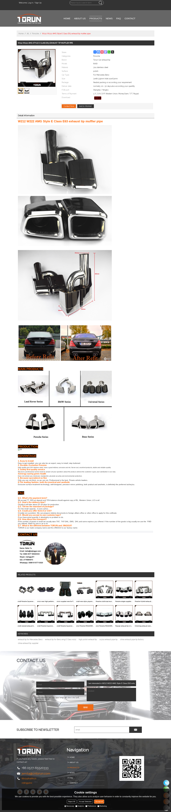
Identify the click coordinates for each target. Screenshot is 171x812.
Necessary (70, 806)
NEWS (109, 18)
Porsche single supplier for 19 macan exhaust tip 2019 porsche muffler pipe (124, 601)
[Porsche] (97, 98)
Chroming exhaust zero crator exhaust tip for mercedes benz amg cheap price (143, 626)
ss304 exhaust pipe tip (108, 639)
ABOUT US (80, 18)
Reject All (71, 801)
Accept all (99, 801)
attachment (42, 701)
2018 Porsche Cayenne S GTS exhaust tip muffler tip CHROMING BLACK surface (26, 601)
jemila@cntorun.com (36, 773)
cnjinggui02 (27, 783)
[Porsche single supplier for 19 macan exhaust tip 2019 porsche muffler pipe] (124, 589)
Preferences (92, 806)
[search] (100, 3)
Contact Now (69, 106)
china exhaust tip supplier (28, 643)
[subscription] (135, 730)
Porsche (35, 34)
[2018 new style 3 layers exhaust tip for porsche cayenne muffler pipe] (85, 589)
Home (21, 34)
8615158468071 (29, 778)
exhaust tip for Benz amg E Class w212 (60, 639)
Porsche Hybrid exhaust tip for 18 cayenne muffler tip (143, 601)
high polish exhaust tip (88, 639)
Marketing (103, 806)
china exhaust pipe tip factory (132, 639)
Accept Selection (85, 801)
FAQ (118, 18)
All (28, 34)
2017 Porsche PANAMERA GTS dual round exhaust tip (85, 626)
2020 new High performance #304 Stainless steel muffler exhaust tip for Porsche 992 (46, 601)
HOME (67, 18)
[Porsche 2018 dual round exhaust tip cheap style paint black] (104, 589)
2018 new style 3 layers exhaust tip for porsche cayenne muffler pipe (85, 601)
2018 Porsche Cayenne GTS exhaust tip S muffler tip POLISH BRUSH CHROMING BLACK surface (65, 626)
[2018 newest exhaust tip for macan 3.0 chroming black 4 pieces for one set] (26, 614)
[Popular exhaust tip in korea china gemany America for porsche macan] (124, 614)
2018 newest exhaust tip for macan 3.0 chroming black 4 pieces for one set (26, 626)
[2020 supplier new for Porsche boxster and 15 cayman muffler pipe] (65, 589)
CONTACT (130, 18)
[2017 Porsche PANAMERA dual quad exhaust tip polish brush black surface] (104, 614)
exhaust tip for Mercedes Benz (30, 639)
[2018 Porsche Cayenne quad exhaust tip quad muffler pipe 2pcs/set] (46, 614)
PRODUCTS (95, 18)
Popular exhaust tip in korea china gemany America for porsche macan (124, 626)
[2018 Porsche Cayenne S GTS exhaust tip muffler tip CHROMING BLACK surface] (26, 589)
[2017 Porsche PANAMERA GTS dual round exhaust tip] (85, 614)
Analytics (80, 806)
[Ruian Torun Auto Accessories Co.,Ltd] (29, 18)
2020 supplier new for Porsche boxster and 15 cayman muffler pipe (65, 601)
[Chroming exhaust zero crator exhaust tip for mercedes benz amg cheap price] (143, 614)
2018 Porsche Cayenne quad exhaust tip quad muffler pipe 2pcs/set (46, 626)
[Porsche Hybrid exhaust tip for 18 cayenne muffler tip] (143, 589)
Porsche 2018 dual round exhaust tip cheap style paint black (104, 601)
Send (85, 707)
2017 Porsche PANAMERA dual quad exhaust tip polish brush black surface (104, 626)
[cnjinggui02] (166, 783)
